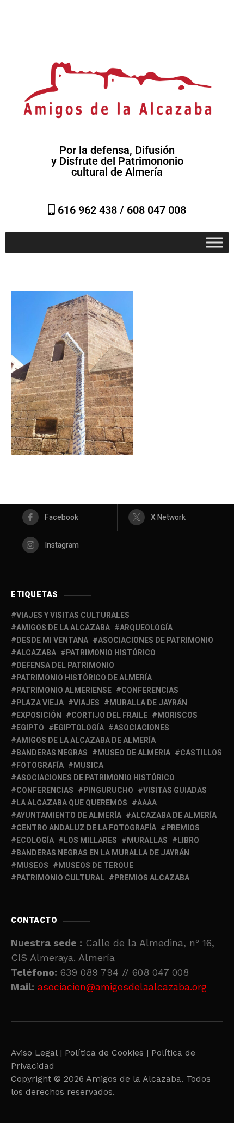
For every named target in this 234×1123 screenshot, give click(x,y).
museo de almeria (133, 753)
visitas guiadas (175, 790)
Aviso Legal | (36, 1052)
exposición (38, 715)
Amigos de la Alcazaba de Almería (86, 740)
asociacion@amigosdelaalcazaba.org (122, 986)
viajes (86, 703)
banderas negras (52, 753)
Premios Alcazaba (151, 878)
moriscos (177, 715)
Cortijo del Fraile (109, 715)
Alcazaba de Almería (174, 815)
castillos (201, 753)
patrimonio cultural (60, 878)
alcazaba (36, 653)
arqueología (146, 628)
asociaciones (141, 728)
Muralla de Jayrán (148, 703)
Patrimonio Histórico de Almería (84, 678)
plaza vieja (40, 703)
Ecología (35, 840)
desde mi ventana (52, 640)
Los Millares (90, 840)
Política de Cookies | (108, 1052)
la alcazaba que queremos (71, 803)
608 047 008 (156, 209)
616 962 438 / (91, 209)
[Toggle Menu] (214, 242)
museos (32, 865)
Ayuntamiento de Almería (68, 815)
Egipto (30, 728)
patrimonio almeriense (64, 690)
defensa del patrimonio (65, 665)
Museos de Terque (95, 865)
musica (88, 765)
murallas (147, 840)
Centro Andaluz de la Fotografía (86, 828)
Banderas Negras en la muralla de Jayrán (102, 853)
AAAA (147, 803)
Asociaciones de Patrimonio (155, 640)
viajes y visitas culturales (73, 615)
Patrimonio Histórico (111, 653)
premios (183, 828)
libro (188, 840)
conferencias (149, 690)
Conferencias (44, 790)
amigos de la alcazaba (63, 628)
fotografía (40, 765)
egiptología (79, 728)
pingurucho (108, 790)
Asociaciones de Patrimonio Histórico (95, 778)
